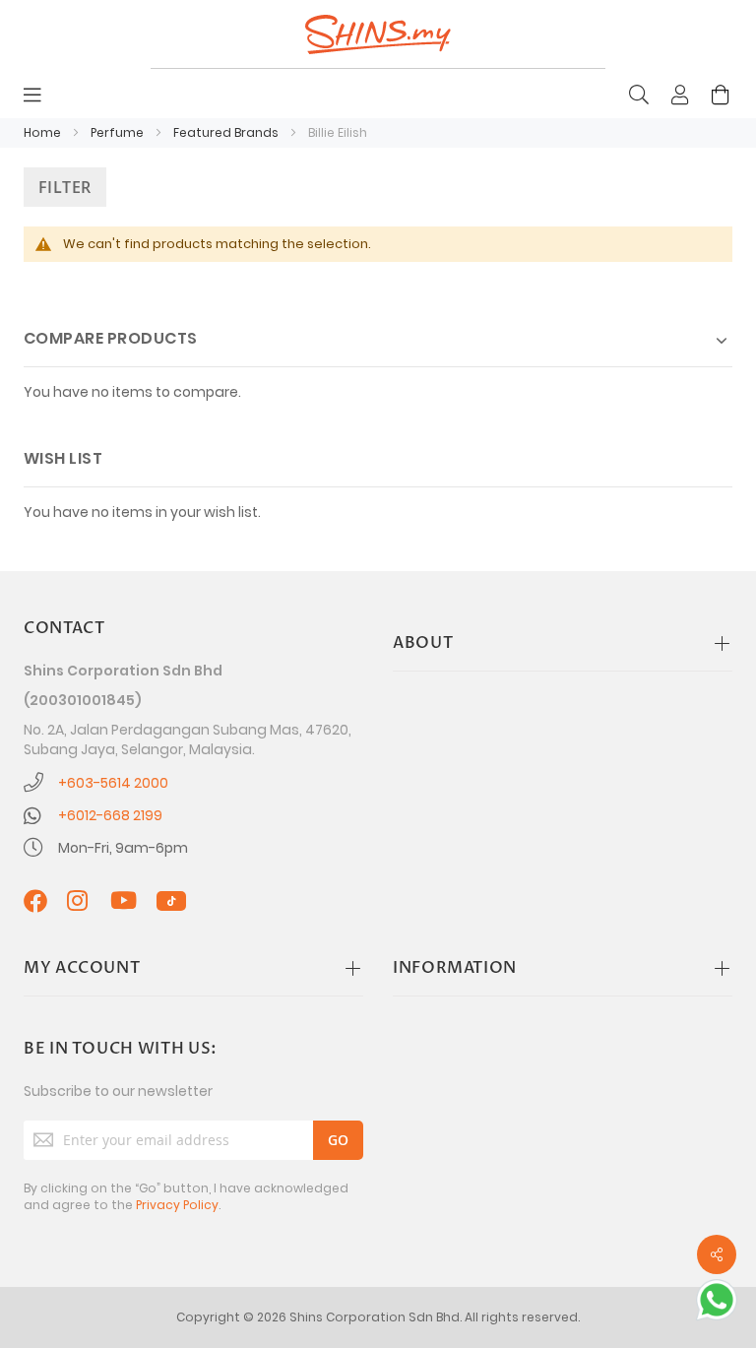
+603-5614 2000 (113, 783)
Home (44, 132)
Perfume (119, 132)
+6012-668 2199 (110, 815)
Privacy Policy (177, 1204)
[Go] (338, 1140)
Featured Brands (227, 132)
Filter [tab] (65, 187)
